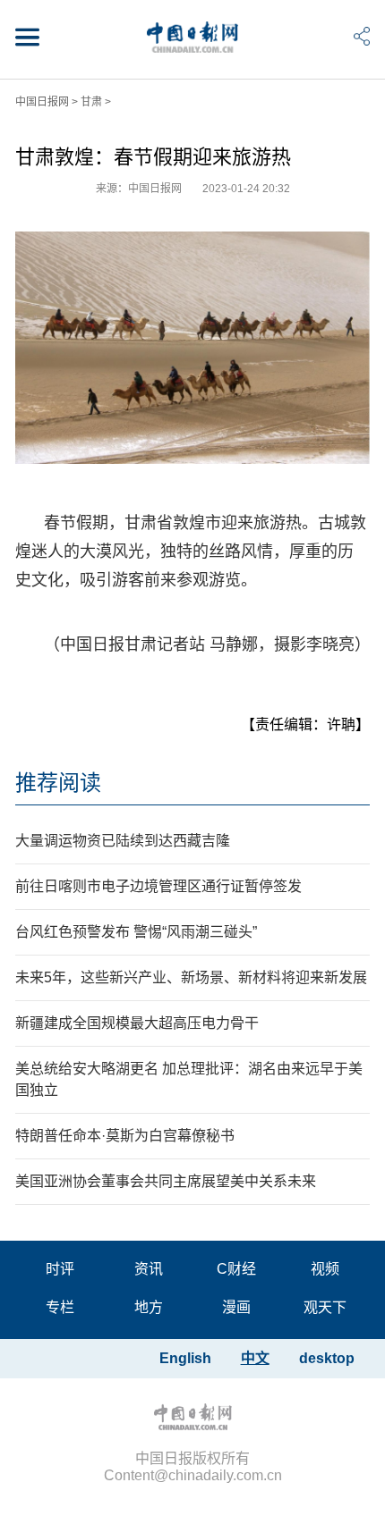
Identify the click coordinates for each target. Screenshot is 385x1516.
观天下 (325, 1307)
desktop (327, 1358)
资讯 (148, 1268)
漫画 (236, 1307)
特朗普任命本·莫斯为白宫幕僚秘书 (125, 1135)
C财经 (236, 1268)
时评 (60, 1268)
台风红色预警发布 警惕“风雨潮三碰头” (136, 931)
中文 (255, 1358)
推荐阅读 (58, 783)
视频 (325, 1268)
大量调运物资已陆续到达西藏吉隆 (122, 840)
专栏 (60, 1307)
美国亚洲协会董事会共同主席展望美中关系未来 (165, 1181)
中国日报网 (42, 102)
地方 (148, 1307)
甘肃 (91, 102)
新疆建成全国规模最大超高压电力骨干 (137, 1023)
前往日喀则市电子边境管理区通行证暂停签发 (158, 886)
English (185, 1358)
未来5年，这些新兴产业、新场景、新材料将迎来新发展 (191, 977)
